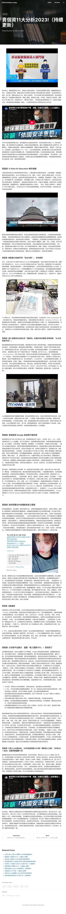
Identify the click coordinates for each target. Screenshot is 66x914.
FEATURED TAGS (7, 882)
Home (49, 2)
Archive (57, 2)
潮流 (22, 886)
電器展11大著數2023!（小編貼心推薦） (17, 857)
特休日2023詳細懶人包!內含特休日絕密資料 (18, 873)
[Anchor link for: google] (38, 435)
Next (47, 836)
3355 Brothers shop (9, 2)
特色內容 (5, 14)
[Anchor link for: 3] (16, 606)
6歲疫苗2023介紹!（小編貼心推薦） (16, 871)
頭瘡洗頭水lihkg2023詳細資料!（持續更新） (18, 868)
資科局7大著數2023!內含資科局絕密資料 (17, 859)
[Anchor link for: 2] (36, 504)
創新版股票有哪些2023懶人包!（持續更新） (18, 875)
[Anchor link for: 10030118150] (23, 751)
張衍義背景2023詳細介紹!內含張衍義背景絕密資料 (20, 861)
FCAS (3, 895)
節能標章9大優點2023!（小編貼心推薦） (17, 866)
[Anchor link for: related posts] (16, 850)
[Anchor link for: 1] (13, 341)
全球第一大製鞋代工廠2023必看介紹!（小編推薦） (20, 864)
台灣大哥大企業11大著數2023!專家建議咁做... (19, 854)
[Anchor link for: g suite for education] (37, 168)
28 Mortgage (10, 895)
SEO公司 (17, 895)
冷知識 (9, 886)
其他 (26, 886)
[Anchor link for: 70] (53, 647)
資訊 (4, 886)
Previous (16, 836)
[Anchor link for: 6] (44, 258)
